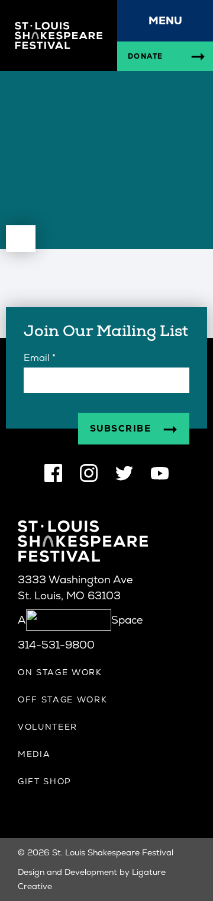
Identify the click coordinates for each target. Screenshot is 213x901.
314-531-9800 (56, 644)
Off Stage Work (63, 699)
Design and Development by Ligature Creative (92, 879)
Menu (165, 20)
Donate (145, 56)
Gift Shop (45, 781)
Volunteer (48, 726)
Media (34, 754)
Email (40, 358)
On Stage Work (60, 672)
